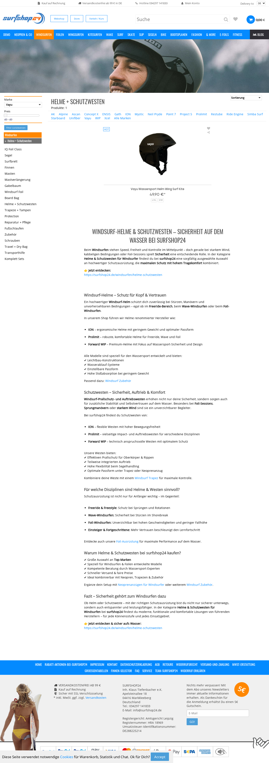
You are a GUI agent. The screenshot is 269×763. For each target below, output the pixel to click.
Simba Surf (255, 114)
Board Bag (12, 198)
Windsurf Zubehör (118, 381)
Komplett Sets (14, 259)
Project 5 (186, 114)
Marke (8, 100)
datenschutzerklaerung (136, 664)
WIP (97, 118)
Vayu (87, 118)
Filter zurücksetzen (15, 127)
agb (157, 664)
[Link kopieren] (209, 132)
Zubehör (11, 235)
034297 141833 (158, 3)
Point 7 (171, 114)
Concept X (91, 114)
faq (137, 670)
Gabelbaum (13, 186)
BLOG (260, 34)
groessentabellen (96, 670)
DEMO (6, 34)
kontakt (112, 664)
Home (38, 664)
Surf (120, 34)
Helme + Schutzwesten (20, 141)
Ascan (76, 114)
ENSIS (106, 114)
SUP (141, 34)
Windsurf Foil (14, 192)
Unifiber (74, 118)
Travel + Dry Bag (16, 247)
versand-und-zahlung (214, 664)
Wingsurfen (76, 34)
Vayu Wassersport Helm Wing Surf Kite (157, 189)
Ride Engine (235, 114)
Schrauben (12, 241)
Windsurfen (44, 34)
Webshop (59, 18)
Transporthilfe (15, 253)
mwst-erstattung (243, 664)
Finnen (9, 168)
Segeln (152, 34)
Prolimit (201, 114)
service (147, 670)
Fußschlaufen (14, 229)
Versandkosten (96, 698)
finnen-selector (121, 670)
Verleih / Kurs (96, 18)
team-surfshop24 (166, 670)
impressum (97, 664)
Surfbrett (11, 162)
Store (77, 18)
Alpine (63, 114)
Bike (163, 34)
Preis (7, 111)
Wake (109, 34)
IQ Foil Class (13, 149)
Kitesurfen (95, 34)
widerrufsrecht (187, 664)
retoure (168, 664)
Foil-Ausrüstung (127, 541)
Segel (8, 155)
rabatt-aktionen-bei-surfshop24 (66, 664)
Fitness (237, 34)
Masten (10, 174)
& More (211, 34)
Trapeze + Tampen (18, 210)
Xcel (107, 118)
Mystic (139, 114)
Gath (118, 114)
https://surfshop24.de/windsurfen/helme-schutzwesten (123, 275)
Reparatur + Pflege (18, 222)
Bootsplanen (178, 34)
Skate (131, 34)
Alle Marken (122, 118)
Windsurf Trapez (146, 478)
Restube (217, 114)
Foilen (60, 34)
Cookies (66, 756)
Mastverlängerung (17, 180)
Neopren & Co (23, 34)
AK (53, 114)
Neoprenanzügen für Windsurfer (141, 585)
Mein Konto (192, 3)
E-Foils (224, 34)
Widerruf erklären (193, 670)
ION (128, 114)
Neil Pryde (155, 114)
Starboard (58, 118)
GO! (192, 722)
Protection (12, 216)
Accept (159, 756)
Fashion (196, 34)
